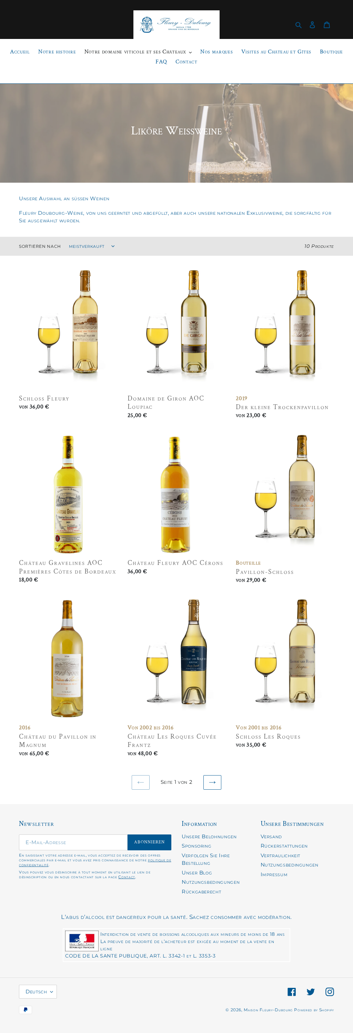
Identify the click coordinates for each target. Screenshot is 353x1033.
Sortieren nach (40, 246)
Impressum (274, 874)
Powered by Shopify (314, 1009)
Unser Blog (197, 872)
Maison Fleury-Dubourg (268, 1009)
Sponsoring (196, 845)
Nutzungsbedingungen (211, 882)
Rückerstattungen (284, 845)
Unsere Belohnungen (209, 836)
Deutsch (36, 991)
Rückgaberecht (201, 891)
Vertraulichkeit (281, 855)
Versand (271, 836)
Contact (126, 876)
